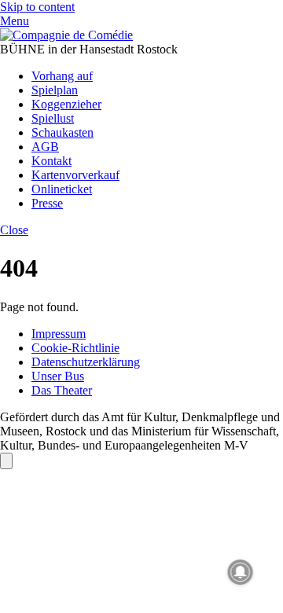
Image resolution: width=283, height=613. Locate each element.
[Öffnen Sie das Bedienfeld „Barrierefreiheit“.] (6, 461)
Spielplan (54, 90)
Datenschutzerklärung (85, 362)
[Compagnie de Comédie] (66, 35)
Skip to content (37, 6)
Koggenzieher (66, 104)
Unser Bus (57, 376)
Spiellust (52, 118)
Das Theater (61, 390)
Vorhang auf (62, 76)
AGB (45, 146)
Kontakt (51, 160)
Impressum (58, 333)
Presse (47, 203)
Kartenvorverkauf (75, 175)
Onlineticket (61, 189)
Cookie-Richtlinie (75, 347)
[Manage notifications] (240, 572)
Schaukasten (62, 132)
